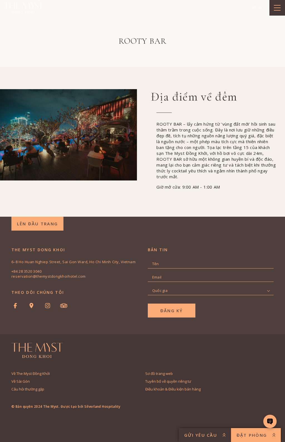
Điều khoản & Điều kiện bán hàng (173, 389)
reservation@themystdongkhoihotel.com (48, 276)
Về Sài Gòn (20, 381)
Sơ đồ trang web (159, 373)
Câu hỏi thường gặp (27, 389)
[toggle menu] (277, 8)
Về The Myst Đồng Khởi (30, 373)
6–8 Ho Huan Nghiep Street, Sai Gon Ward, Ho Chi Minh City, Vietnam (73, 261)
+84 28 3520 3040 (26, 271)
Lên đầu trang (37, 223)
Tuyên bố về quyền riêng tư (168, 381)
